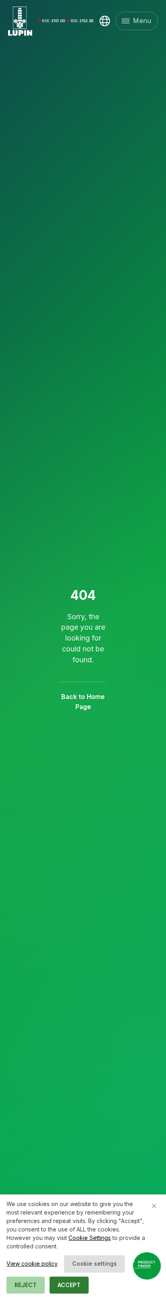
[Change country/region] (105, 21)
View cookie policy (32, 1263)
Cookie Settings (89, 1237)
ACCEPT (69, 1284)
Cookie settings (94, 1263)
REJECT (26, 1284)
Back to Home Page (83, 702)
